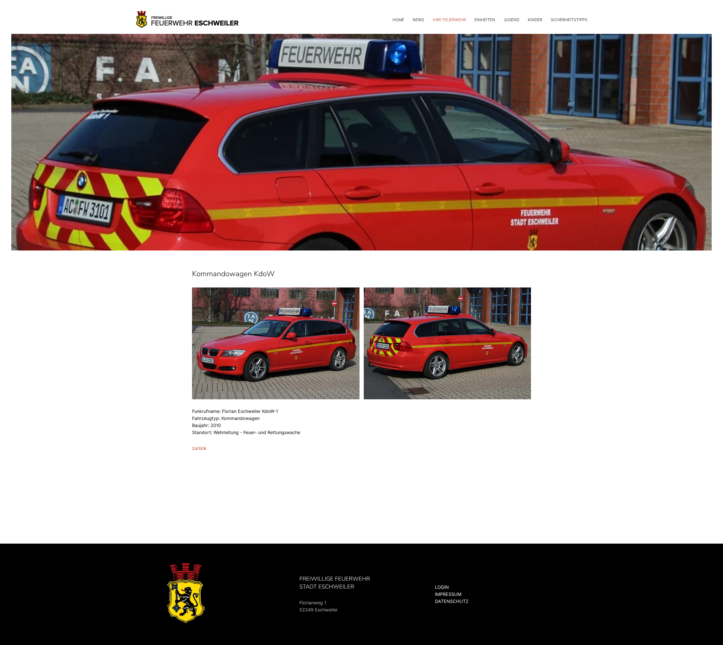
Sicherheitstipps (569, 19)
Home (398, 19)
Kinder (535, 19)
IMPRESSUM (448, 594)
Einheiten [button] (484, 19)
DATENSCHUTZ (452, 601)
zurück (199, 448)
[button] (276, 343)
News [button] (418, 19)
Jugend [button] (511, 19)
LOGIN (442, 587)
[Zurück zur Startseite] (188, 20)
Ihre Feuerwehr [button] (449, 19)
